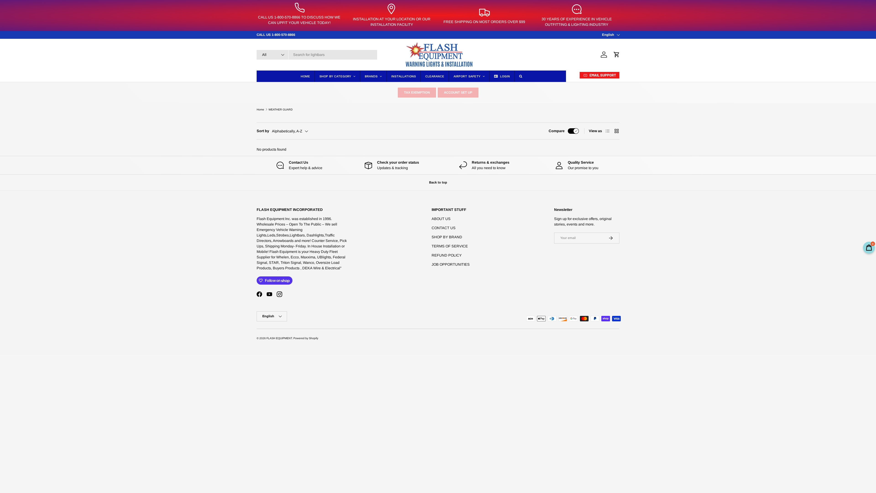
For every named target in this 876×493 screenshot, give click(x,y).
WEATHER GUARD (281, 109)
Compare (557, 131)
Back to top (438, 182)
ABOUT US (441, 219)
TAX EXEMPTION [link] (417, 92)
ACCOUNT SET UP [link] (458, 92)
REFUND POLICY (447, 255)
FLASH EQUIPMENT (279, 338)
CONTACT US (444, 228)
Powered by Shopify (305, 338)
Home (260, 109)
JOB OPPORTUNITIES (451, 264)
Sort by (263, 131)
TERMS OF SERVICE (450, 246)
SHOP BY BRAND (447, 237)
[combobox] (317, 55)
